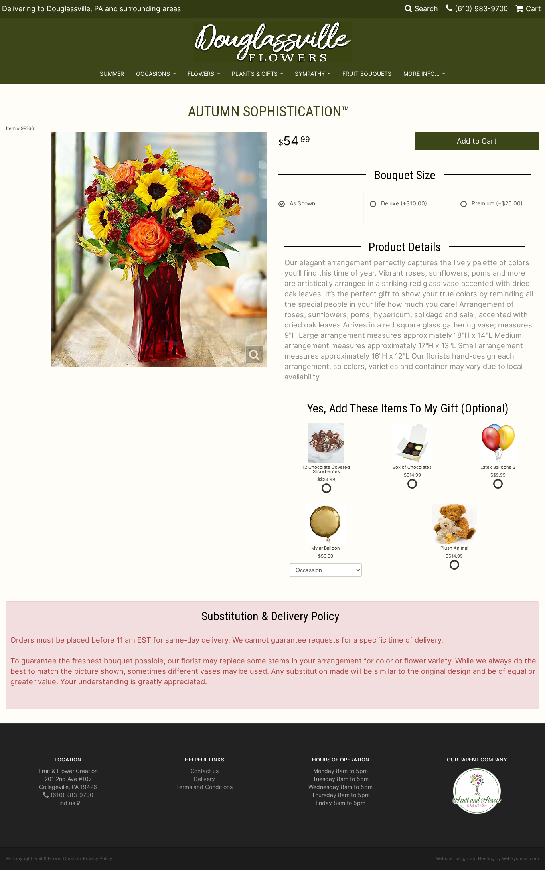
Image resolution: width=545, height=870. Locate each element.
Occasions (153, 73)
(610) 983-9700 (481, 8)
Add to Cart (477, 141)
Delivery (204, 778)
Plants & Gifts (255, 73)
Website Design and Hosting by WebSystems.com (487, 858)
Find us (66, 802)
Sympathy (310, 73)
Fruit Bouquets (366, 73)
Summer (112, 73)
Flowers (201, 73)
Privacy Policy (97, 858)
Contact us (204, 770)
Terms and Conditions (204, 786)
